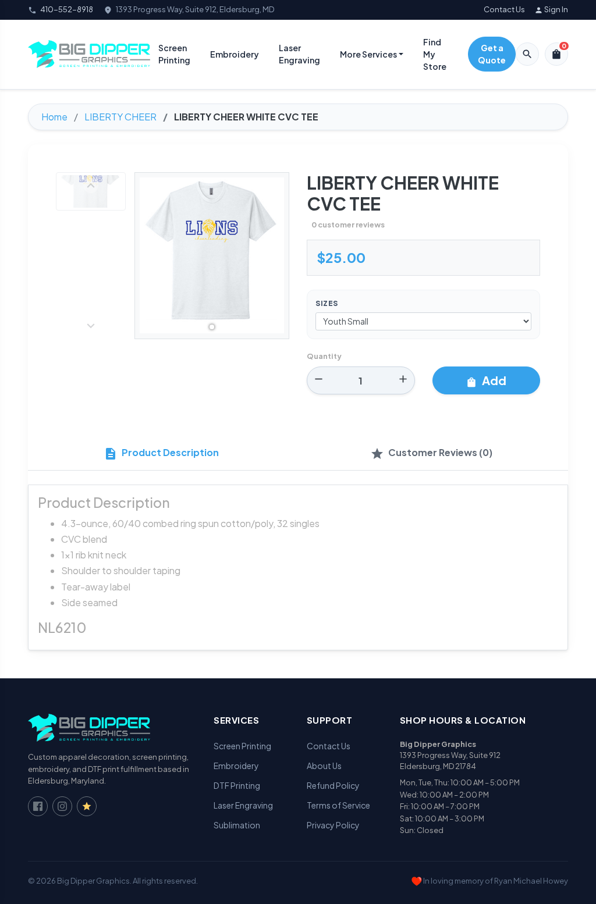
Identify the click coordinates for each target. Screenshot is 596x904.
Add (486, 380)
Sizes (326, 303)
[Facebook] (38, 806)
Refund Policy (333, 785)
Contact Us (504, 9)
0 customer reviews (348, 224)
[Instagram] (62, 806)
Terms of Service (338, 805)
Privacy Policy (333, 825)
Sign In (551, 10)
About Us (324, 765)
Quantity (324, 356)
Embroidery (234, 54)
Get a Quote (492, 53)
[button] (212, 327)
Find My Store (434, 54)
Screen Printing (174, 53)
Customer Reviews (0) (431, 453)
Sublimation (237, 825)
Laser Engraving (299, 53)
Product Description (161, 453)
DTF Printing (237, 785)
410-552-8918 (66, 9)
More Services (368, 54)
